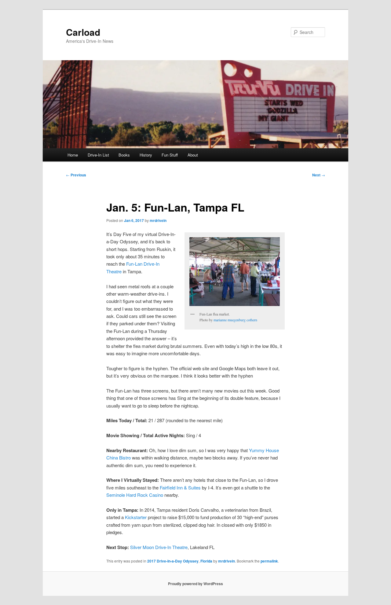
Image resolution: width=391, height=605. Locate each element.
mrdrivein (158, 220)
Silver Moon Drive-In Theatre (159, 547)
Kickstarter (136, 517)
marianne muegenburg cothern (235, 319)
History (146, 155)
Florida (206, 561)
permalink (269, 561)
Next (318, 175)
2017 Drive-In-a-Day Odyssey (173, 561)
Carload (83, 32)
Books (124, 155)
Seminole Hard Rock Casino (134, 495)
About (193, 155)
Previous (76, 175)
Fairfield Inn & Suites (180, 487)
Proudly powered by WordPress (195, 583)
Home (73, 155)
